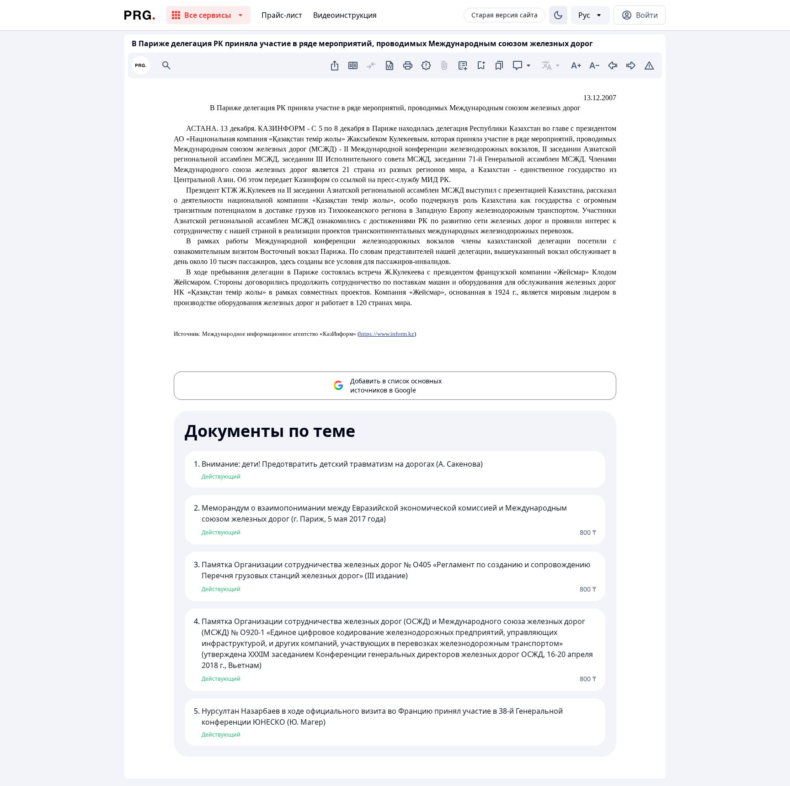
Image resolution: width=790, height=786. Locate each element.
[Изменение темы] (558, 15)
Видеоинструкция (345, 15)
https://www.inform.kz (386, 333)
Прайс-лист (282, 15)
